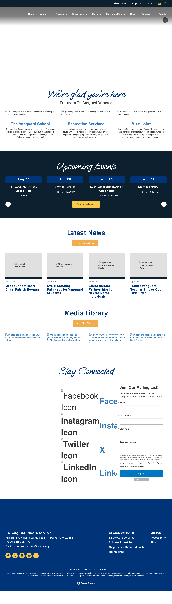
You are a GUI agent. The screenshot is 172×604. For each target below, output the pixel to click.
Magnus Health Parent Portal (127, 547)
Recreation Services (86, 123)
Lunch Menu (117, 552)
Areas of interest (128, 442)
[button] (142, 3)
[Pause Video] (165, 20)
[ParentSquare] (86, 583)
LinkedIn (116, 472)
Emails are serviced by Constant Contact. (141, 465)
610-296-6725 (23, 542)
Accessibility (159, 537)
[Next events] (164, 204)
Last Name (125, 429)
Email (122, 402)
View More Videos (85, 323)
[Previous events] (8, 204)
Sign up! (142, 473)
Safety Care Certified (122, 537)
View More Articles (85, 242)
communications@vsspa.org (31, 546)
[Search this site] (165, 3)
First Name (125, 416)
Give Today (141, 123)
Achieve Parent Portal (122, 542)
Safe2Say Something (122, 532)
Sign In (155, 542)
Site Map (156, 532)
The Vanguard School (30, 123)
